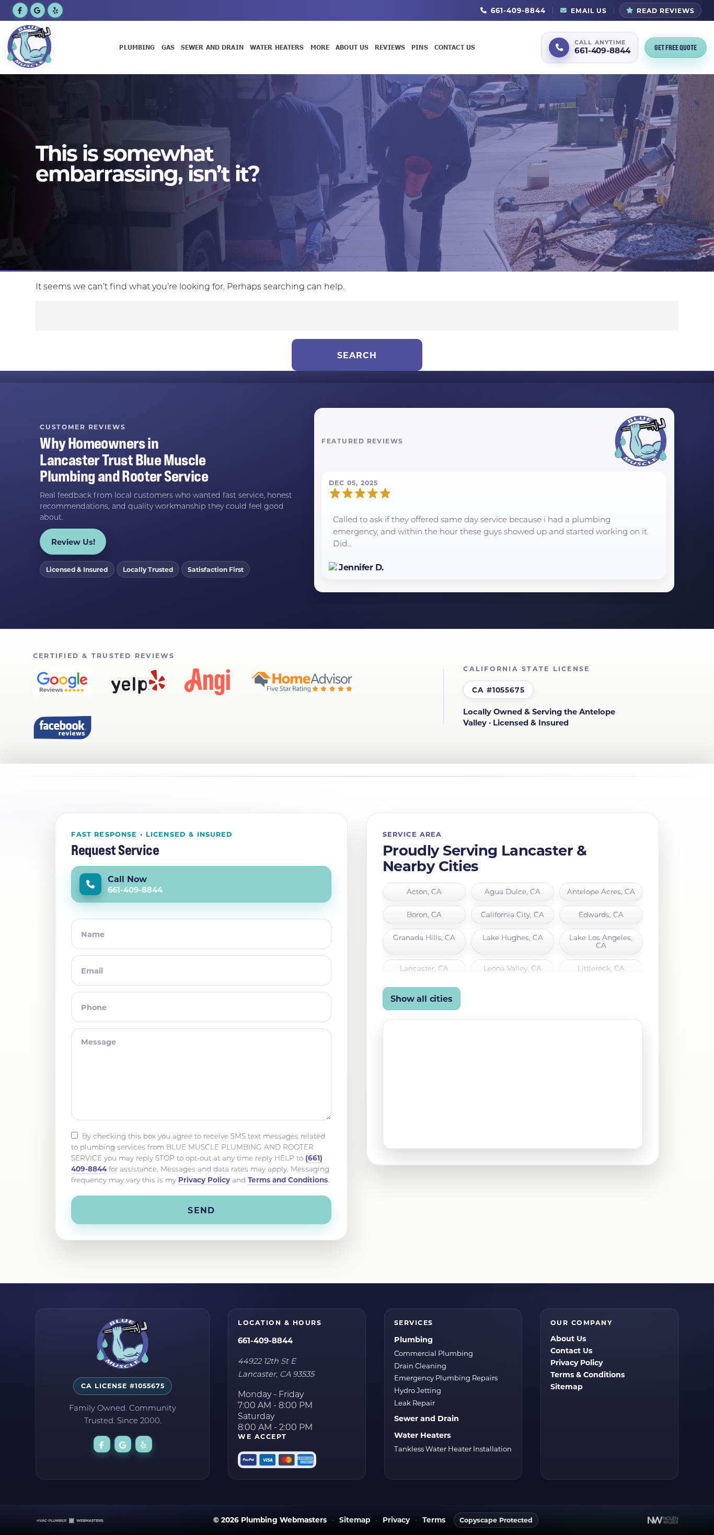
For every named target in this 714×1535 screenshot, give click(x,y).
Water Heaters (277, 47)
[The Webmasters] (70, 1520)
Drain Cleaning (420, 1365)
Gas (168, 47)
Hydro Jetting (417, 1390)
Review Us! (73, 541)
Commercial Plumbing (433, 1353)
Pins (419, 47)
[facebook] (20, 9)
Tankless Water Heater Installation (453, 1448)
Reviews (390, 47)
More (319, 47)
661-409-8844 (265, 1340)
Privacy (396, 1520)
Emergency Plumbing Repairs (446, 1377)
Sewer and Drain (212, 47)
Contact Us (454, 47)
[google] (37, 9)
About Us (352, 47)
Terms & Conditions (587, 1374)
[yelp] (55, 9)
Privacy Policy (204, 1180)
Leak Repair (414, 1402)
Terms (433, 1520)
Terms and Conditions (288, 1180)
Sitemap (566, 1386)
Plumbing (137, 47)
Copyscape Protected (496, 1520)
